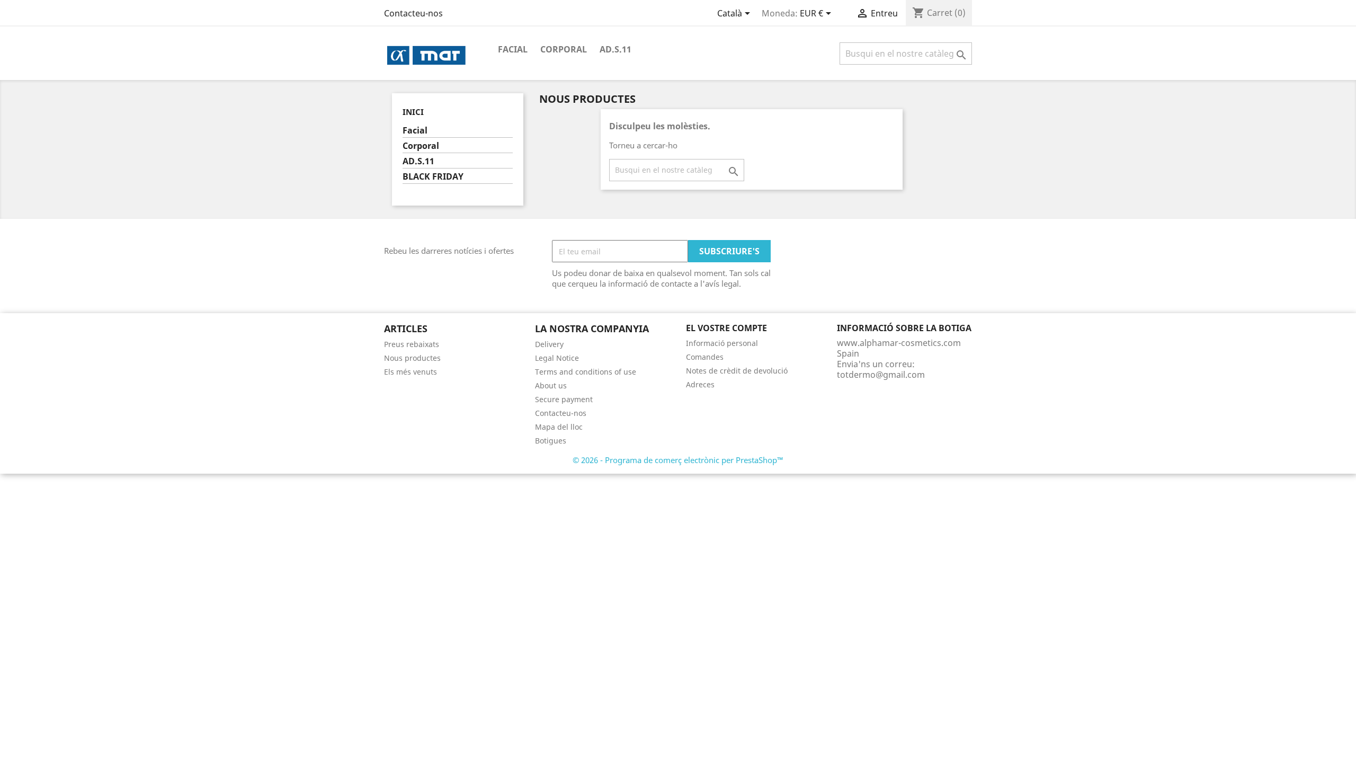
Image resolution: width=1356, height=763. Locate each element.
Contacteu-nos (413, 13)
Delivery (549, 344)
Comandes (705, 357)
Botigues (550, 441)
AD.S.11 (615, 49)
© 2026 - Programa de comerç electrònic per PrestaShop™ (678, 460)
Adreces (700, 384)
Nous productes (412, 358)
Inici (413, 112)
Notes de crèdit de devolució (737, 371)
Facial (513, 49)
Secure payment (564, 399)
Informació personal (722, 343)
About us (551, 385)
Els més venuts (410, 372)
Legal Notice (557, 358)
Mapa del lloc (559, 427)
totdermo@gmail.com (881, 374)
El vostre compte (726, 328)
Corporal (563, 49)
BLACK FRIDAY (433, 176)
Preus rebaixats (411, 344)
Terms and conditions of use (585, 372)
